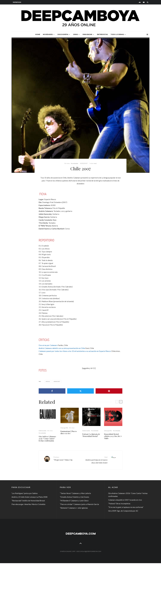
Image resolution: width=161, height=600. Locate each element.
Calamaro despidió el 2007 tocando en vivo (125, 500)
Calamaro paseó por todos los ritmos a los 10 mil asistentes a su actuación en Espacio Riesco (75, 351)
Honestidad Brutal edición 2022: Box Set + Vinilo (113, 436)
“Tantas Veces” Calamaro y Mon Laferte (75, 493)
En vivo (67, 163)
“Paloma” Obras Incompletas (119, 503)
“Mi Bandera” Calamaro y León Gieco (74, 501)
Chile (48, 381)
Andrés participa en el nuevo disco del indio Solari (96, 460)
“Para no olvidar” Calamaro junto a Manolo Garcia (79, 504)
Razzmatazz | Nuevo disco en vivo (68, 432)
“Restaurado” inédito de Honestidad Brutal (28, 501)
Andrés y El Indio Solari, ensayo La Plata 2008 (29, 497)
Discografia (64, 428)
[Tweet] (80, 391)
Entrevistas (102, 34)
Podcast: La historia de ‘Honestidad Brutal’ (91, 435)
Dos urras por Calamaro (48, 345)
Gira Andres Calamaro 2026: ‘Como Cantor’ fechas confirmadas (47, 438)
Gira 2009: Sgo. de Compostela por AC (123, 511)
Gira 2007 (57, 381)
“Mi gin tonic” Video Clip (63, 458)
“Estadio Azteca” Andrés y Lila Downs (74, 497)
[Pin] (109, 391)
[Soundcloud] (139, 2)
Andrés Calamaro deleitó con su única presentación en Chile (62, 348)
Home (37, 34)
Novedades (48, 34)
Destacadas (42, 430)
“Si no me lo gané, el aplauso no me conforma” (125, 507)
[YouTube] (144, 2)
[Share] (52, 391)
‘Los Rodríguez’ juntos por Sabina (24, 493)
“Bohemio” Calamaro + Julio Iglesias (74, 508)
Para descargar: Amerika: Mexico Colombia (28, 504)
